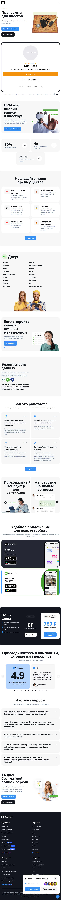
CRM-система (5, 861)
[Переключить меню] (59, 2)
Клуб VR (34, 846)
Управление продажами (8, 881)
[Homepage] (8, 2)
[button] (14, 690)
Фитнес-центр (36, 836)
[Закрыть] (58, 897)
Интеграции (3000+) (38, 864)
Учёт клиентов (5, 874)
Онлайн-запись (5, 868)
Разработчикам (36, 868)
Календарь (4, 826)
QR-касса (6, 842)
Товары (3, 836)
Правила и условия (27, 897)
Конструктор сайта (6, 829)
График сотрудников (7, 877)
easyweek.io (55, 894)
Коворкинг (35, 842)
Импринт (36, 897)
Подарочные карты (7, 833)
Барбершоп (35, 829)
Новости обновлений (38, 874)
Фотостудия (35, 839)
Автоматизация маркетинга (9, 871)
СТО (33, 833)
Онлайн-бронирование (8, 864)
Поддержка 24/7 (37, 861)
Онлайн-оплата (8, 846)
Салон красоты (36, 826)
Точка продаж (7, 849)
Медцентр (35, 849)
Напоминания (5, 839)
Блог (33, 871)
